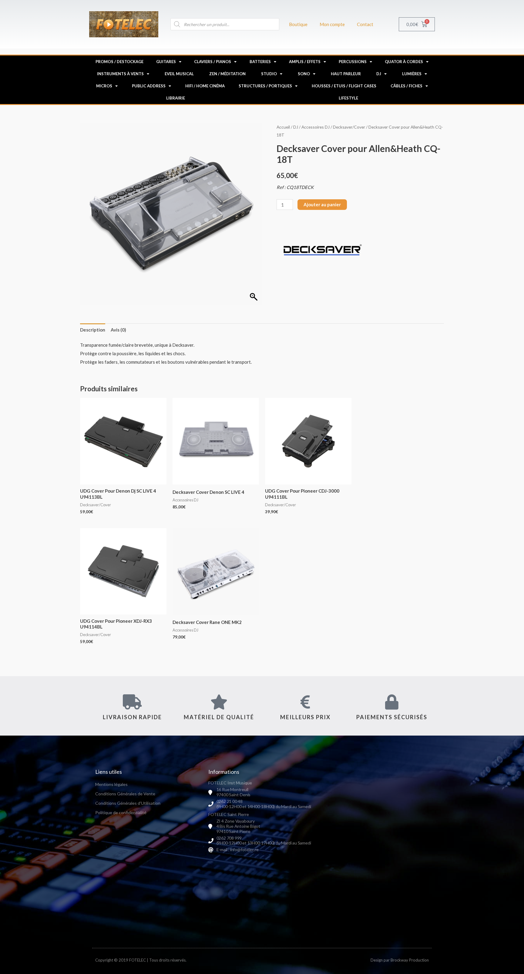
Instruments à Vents (120, 73)
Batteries (260, 61)
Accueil (283, 127)
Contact (365, 24)
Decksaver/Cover (349, 127)
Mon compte (332, 24)
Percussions (353, 61)
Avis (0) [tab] (118, 329)
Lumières (412, 73)
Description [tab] (92, 329)
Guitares (166, 61)
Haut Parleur (346, 73)
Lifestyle (348, 98)
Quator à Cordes (404, 61)
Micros (104, 85)
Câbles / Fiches (406, 85)
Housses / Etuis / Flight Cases (344, 85)
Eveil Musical (179, 73)
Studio (269, 73)
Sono (304, 73)
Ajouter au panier (322, 204)
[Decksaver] (322, 250)
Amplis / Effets (305, 61)
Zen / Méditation (227, 73)
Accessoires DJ (315, 127)
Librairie (175, 98)
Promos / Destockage (119, 61)
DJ (378, 73)
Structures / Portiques (265, 85)
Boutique (298, 24)
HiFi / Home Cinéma (205, 85)
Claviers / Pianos (212, 61)
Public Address (149, 85)
